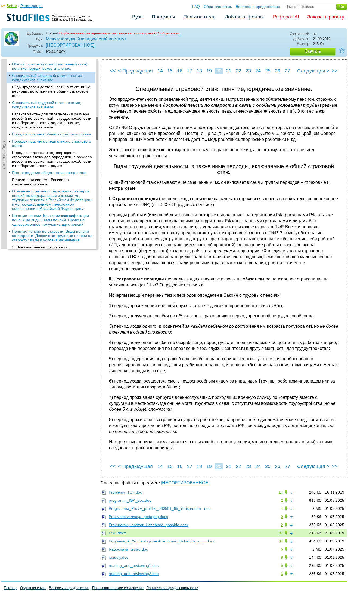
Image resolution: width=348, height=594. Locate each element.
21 (228, 71)
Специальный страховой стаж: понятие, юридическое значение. (47, 77)
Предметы (163, 17)
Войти (12, 6)
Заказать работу (325, 17)
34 (281, 541)
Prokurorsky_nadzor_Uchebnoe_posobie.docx (148, 525)
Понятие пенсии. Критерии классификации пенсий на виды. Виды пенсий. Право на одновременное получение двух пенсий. (50, 219)
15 (170, 71)
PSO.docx (117, 533)
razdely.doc (118, 557)
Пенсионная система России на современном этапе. (40, 182)
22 (238, 71)
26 (277, 71)
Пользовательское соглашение (118, 588)
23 (248, 71)
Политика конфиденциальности (172, 588)
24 (258, 71)
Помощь (10, 588)
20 (219, 71)
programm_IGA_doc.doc (130, 500)
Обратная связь (218, 6)
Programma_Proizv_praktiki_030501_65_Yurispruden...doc (159, 508)
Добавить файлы (244, 17)
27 (287, 71)
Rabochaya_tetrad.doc (128, 549)
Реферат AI (286, 17)
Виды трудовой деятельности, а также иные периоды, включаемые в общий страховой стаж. (51, 91)
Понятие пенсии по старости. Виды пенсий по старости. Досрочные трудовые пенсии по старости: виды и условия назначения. (52, 235)
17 (189, 71)
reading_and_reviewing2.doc (134, 573)
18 (199, 71)
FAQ (196, 6)
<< (113, 71)
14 (160, 71)
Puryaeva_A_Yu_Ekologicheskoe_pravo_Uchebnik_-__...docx (162, 541)
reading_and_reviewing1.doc (134, 565)
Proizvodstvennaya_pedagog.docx (138, 516)
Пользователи (199, 17)
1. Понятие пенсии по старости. (40, 247)
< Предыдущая (135, 71)
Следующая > (313, 71)
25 (268, 71)
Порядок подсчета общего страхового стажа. (52, 134)
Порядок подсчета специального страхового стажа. (51, 143)
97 (281, 533)
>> (335, 71)
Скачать (312, 51)
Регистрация (31, 6)
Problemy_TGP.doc (125, 492)
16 (179, 71)
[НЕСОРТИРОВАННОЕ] (70, 45)
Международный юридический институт (86, 39)
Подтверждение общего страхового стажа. (50, 172)
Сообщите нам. (168, 33)
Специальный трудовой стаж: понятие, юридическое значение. (46, 104)
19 (209, 71)
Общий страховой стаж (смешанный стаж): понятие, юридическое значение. (50, 66)
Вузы (138, 17)
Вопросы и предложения (258, 6)
